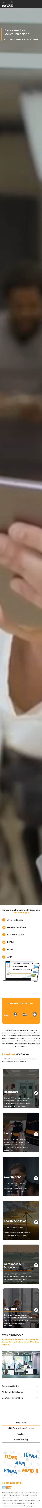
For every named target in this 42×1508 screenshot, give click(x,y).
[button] (38, 4)
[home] (8, 4)
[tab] (21, 1423)
